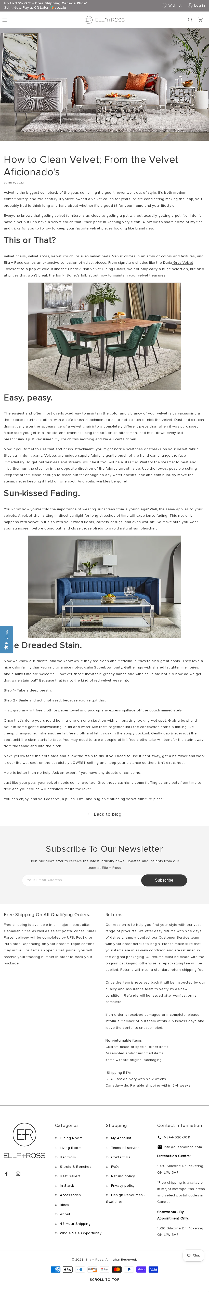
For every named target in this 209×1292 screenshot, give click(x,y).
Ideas (64, 1205)
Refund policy (122, 1176)
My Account (121, 1138)
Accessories (70, 1195)
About (65, 1214)
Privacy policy (122, 1185)
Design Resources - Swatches (125, 1198)
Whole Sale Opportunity (80, 1233)
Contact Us (120, 1157)
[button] (190, 20)
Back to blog (107, 814)
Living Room (70, 1148)
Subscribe (164, 880)
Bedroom (67, 1157)
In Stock (66, 1185)
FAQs (115, 1166)
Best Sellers (70, 1176)
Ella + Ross (95, 1260)
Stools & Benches (75, 1166)
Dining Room (71, 1138)
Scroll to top (105, 1279)
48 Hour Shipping (75, 1223)
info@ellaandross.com (183, 1147)
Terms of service (124, 1148)
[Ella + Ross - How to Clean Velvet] (104, 389)
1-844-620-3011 (177, 1137)
